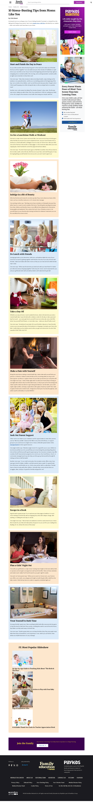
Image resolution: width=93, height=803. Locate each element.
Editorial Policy (28, 782)
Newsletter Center (17, 777)
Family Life (16, 7)
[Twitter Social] (14, 765)
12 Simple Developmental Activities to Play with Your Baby (33, 689)
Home (10, 7)
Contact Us (62, 777)
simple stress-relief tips (39, 23)
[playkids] (72, 30)
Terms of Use (49, 786)
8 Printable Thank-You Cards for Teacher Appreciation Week (33, 727)
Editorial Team (40, 777)
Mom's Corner (24, 7)
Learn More (71, 122)
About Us (29, 777)
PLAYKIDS (80, 777)
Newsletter (79, 2)
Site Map (71, 777)
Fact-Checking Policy (43, 782)
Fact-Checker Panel (58, 782)
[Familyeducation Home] (47, 765)
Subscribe (42, 745)
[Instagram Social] (17, 765)
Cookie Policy (35, 786)
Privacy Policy (15, 782)
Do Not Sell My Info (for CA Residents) (70, 786)
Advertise (51, 777)
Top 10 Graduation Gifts (20, 708)
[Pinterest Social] (9, 765)
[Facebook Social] (11, 765)
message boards (14, 444)
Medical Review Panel (18, 786)
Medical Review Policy (75, 782)
